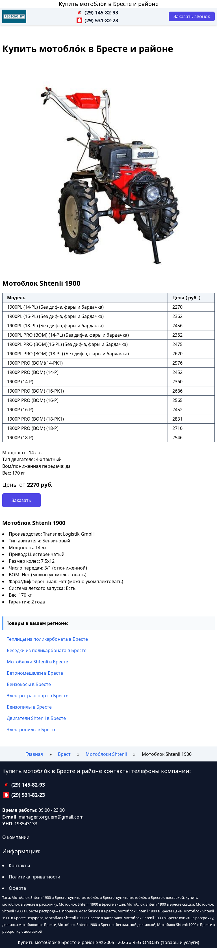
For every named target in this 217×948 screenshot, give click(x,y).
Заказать (21, 500)
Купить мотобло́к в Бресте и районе (109, 4)
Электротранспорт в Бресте (37, 695)
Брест (64, 754)
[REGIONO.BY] (14, 16)
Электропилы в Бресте (32, 729)
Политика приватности (34, 877)
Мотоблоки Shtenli (106, 754)
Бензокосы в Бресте (29, 684)
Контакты (19, 865)
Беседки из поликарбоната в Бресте (46, 650)
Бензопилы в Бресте (29, 707)
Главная (34, 754)
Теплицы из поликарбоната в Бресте (47, 639)
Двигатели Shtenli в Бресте (36, 718)
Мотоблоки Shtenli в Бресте (37, 662)
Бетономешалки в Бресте (35, 673)
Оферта (17, 888)
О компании (15, 837)
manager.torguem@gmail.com (51, 817)
